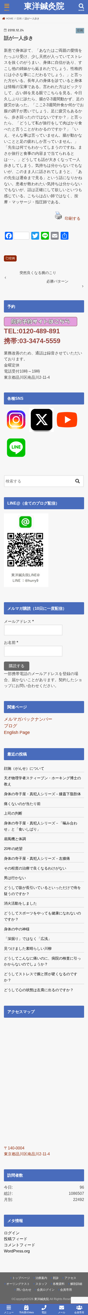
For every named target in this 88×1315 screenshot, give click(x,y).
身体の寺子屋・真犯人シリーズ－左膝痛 (37, 858)
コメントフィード (19, 1245)
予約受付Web (26, 1312)
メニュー (9, 1312)
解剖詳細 (76, 1283)
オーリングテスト (18, 1283)
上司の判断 (13, 813)
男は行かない (15, 878)
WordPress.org (17, 1251)
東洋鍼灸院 (44, 6)
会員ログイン (46, 1289)
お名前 (11, 642)
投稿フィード (15, 1239)
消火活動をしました (20, 903)
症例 (12, 258)
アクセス (70, 1277)
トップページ (21, 1277)
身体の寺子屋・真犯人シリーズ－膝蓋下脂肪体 (42, 794)
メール (61, 1312)
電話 (44, 1312)
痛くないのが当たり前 (22, 804)
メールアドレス (19, 621)
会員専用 (66, 1289)
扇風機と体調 (15, 839)
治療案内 (41, 1277)
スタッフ (41, 1283)
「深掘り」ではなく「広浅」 (28, 939)
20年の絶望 (13, 848)
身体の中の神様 (17, 929)
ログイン (12, 1233)
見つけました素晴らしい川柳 (28, 948)
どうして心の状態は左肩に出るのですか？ (39, 990)
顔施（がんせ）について (24, 768)
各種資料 (59, 1283)
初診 (56, 1277)
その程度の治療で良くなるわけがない (35, 868)
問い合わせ (24, 1289)
